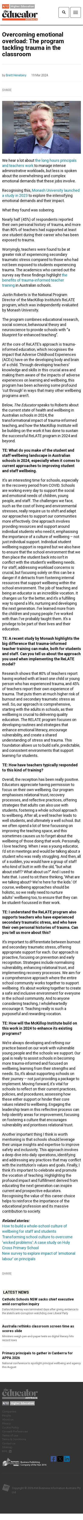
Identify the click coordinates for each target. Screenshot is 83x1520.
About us (7, 1419)
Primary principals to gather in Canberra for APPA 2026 (37, 1355)
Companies (9, 1411)
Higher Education (22, 6)
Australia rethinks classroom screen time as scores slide (38, 1328)
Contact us (8, 1443)
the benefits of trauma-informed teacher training (34, 280)
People (6, 1415)
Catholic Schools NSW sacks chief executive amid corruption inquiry (38, 1301)
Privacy (6, 1423)
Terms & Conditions (14, 1439)
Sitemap (7, 1447)
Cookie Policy (10, 1427)
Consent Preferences (15, 1431)
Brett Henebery (16, 75)
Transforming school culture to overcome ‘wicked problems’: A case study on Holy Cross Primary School (37, 1242)
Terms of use (10, 1435)
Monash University (47, 190)
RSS (5, 1451)
